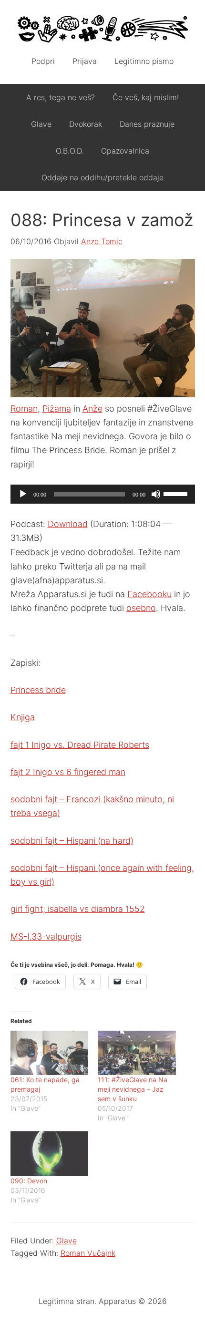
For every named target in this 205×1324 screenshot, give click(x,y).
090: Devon (28, 1181)
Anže (92, 408)
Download (68, 524)
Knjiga (22, 717)
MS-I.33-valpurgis (46, 936)
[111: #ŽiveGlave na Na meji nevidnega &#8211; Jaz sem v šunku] (137, 1053)
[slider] (177, 493)
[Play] (23, 494)
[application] (102, 494)
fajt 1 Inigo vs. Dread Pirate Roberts (79, 745)
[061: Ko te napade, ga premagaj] (49, 1053)
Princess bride (38, 690)
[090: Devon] (49, 1153)
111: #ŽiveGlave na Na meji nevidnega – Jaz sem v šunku (132, 1089)
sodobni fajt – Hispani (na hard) (71, 841)
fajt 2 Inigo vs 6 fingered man (67, 772)
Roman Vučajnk (88, 1253)
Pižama (56, 408)
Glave (66, 1240)
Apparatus (102, 28)
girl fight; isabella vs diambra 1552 (77, 909)
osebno (141, 608)
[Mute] (156, 494)
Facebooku (149, 594)
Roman (24, 408)
